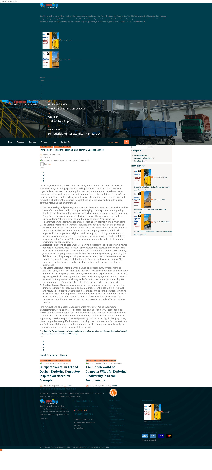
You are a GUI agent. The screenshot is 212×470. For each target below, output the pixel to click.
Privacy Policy (115, 440)
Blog (54, 142)
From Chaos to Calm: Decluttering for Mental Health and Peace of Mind (158, 425)
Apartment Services (117, 425)
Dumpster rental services (67, 331)
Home (10, 142)
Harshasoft (113, 447)
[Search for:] (139, 146)
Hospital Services (116, 414)
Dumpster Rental (46, 147)
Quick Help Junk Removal (60, 334)
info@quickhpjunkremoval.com (58, 80)
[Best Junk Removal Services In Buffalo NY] (25, 102)
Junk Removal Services (62, 147)
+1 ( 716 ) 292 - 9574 (57, 104)
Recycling (73, 334)
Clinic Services (115, 408)
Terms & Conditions (117, 443)
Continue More (45, 26)
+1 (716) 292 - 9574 (80, 410)
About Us (20, 142)
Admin (69, 386)
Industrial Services (117, 431)
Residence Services (117, 420)
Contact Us (65, 142)
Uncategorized (139, 161)
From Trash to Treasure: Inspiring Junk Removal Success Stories (72, 149)
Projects (44, 142)
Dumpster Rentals (117, 437)
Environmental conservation (88, 331)
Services (32, 142)
